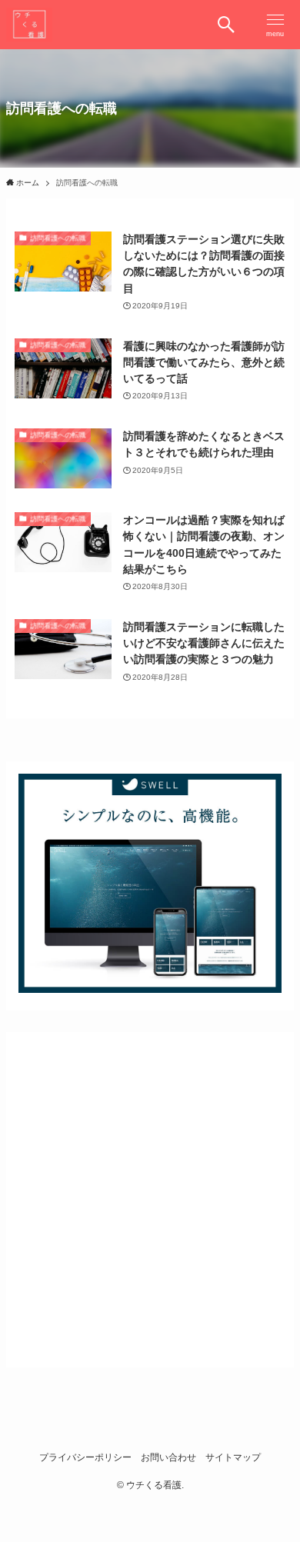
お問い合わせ (168, 1457)
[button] (226, 24)
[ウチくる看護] (29, 24)
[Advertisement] (150, 1194)
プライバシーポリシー (85, 1457)
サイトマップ (233, 1457)
